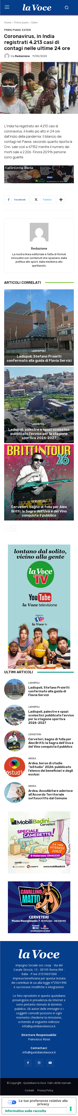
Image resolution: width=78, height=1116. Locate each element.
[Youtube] (50, 1063)
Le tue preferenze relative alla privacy (43, 1102)
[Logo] (37, 7)
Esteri (34, 22)
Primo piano (21, 22)
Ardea (32, 758)
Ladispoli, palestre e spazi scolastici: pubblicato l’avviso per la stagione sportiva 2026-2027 (39, 433)
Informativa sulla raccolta (25, 1111)
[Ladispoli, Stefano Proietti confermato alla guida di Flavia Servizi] (39, 327)
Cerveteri (38, 501)
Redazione (22, 56)
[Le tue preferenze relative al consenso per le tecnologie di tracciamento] (71, 1109)
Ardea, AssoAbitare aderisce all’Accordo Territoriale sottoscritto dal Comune (50, 794)
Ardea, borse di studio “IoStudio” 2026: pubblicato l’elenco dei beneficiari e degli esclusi (50, 768)
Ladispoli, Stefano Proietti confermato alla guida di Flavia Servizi (39, 358)
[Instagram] (39, 1063)
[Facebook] (28, 1063)
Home (7, 22)
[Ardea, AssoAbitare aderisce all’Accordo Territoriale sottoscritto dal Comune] (14, 792)
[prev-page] (6, 528)
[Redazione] (7, 56)
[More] (61, 199)
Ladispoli (39, 350)
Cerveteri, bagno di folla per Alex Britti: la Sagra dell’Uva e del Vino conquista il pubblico (39, 511)
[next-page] (13, 528)
